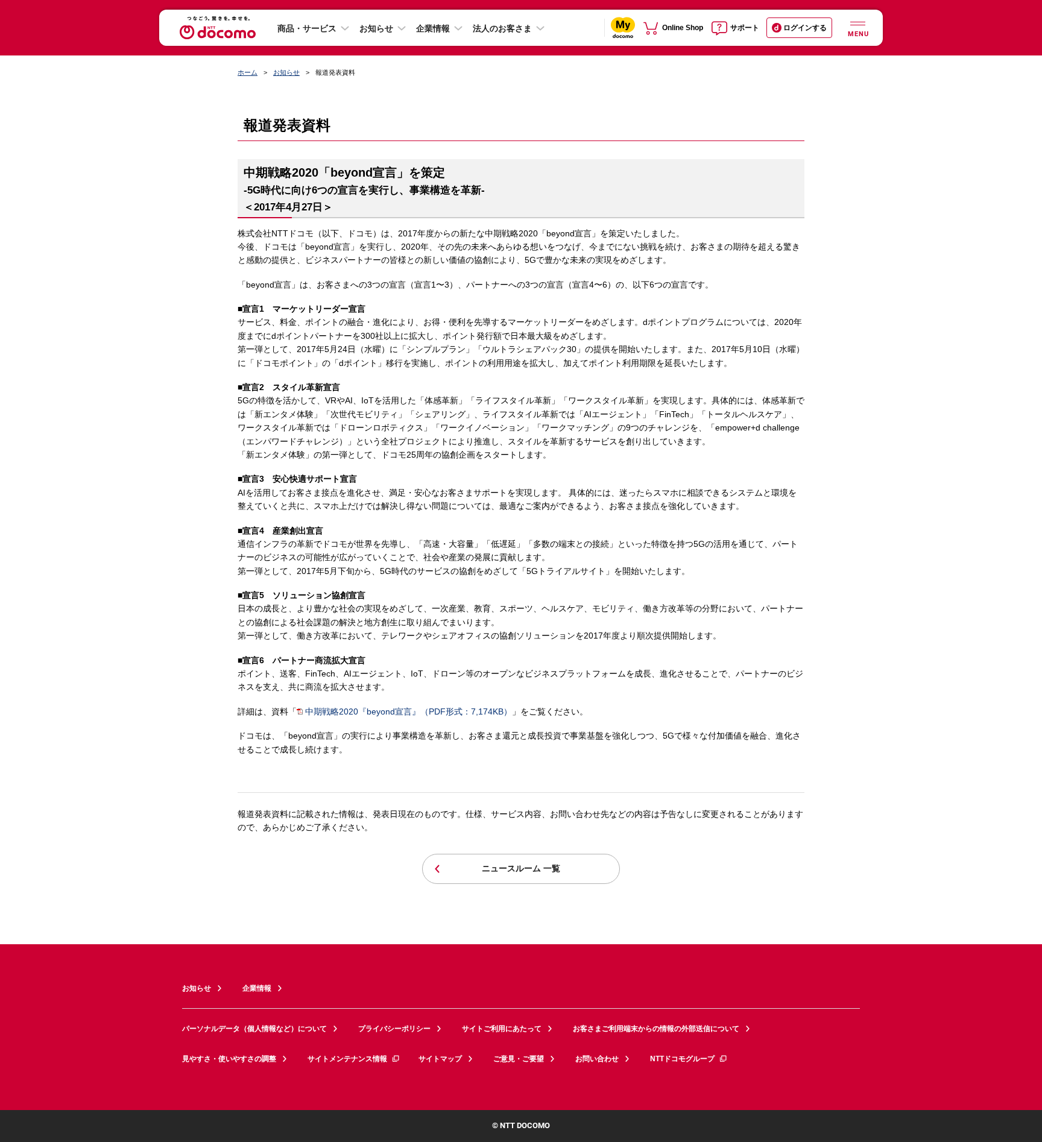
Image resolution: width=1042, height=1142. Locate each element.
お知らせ (376, 28)
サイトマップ (440, 1059)
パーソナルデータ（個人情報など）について (254, 1028)
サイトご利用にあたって (502, 1028)
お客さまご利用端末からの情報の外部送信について (656, 1028)
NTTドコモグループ (682, 1059)
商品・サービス (306, 28)
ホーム (247, 72)
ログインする (805, 28)
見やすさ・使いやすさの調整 (229, 1059)
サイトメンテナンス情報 (347, 1059)
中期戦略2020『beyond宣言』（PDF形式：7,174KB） (408, 711)
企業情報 (433, 28)
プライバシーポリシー (394, 1028)
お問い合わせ (597, 1059)
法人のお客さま (502, 28)
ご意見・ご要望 (518, 1059)
